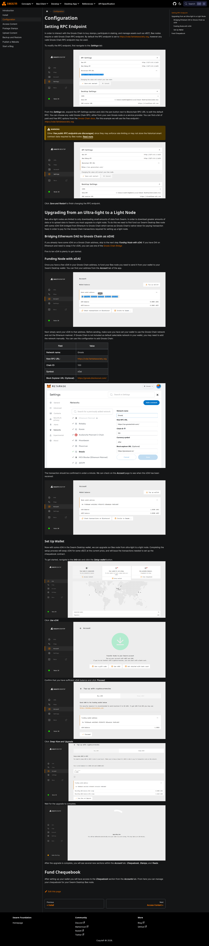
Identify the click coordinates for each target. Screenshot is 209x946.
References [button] (87, 4)
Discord (78, 923)
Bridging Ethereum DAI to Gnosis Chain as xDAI (189, 21)
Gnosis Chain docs (86, 118)
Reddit (78, 931)
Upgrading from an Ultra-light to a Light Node (189, 16)
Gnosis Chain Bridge (113, 245)
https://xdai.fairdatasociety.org (134, 36)
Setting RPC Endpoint (180, 13)
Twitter (78, 935)
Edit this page (54, 891)
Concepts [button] (26, 4)
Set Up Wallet (178, 30)
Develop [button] (55, 4)
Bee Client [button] (41, 4)
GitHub (141, 927)
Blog (140, 923)
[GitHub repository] (174, 4)
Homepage (18, 923)
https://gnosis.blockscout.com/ (92, 378)
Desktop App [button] (70, 4)
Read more (88, 136)
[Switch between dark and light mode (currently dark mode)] (180, 4)
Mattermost (80, 927)
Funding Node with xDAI (182, 26)
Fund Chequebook (178, 33)
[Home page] (47, 11)
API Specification (106, 4)
